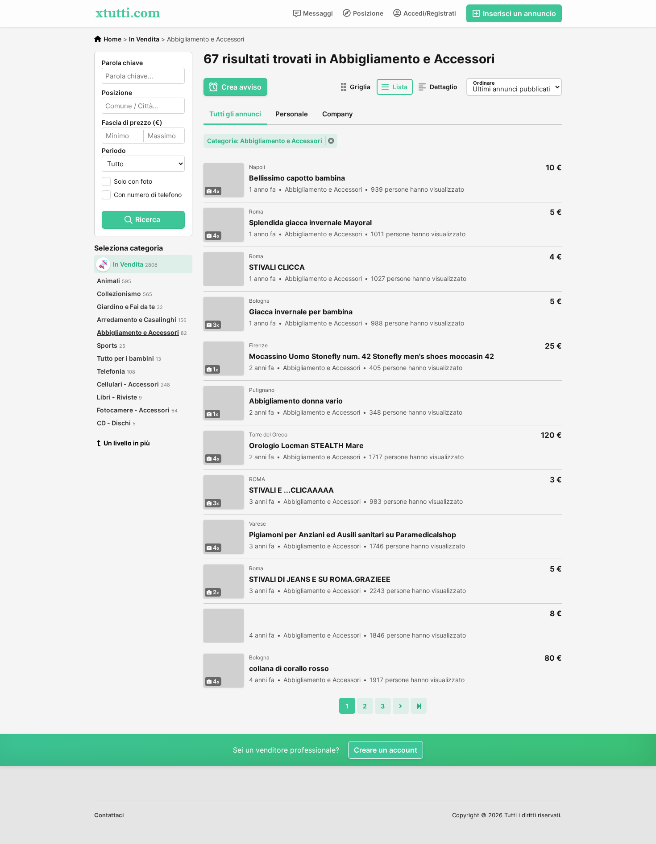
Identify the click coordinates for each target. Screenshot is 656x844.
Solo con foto (133, 181)
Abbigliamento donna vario (296, 401)
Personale (291, 114)
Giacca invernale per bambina (301, 312)
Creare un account (385, 749)
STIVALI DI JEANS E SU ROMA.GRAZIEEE (319, 579)
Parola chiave (122, 62)
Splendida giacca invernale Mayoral (310, 222)
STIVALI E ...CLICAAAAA (291, 490)
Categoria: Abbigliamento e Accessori (264, 140)
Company (337, 114)
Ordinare (484, 83)
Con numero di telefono (148, 194)
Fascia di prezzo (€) (132, 122)
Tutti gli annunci (235, 114)
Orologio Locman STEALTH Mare (306, 445)
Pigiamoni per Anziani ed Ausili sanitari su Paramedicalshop (352, 535)
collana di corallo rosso (289, 668)
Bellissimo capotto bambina (297, 178)
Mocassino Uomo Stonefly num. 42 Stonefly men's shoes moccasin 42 (371, 356)
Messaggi (317, 13)
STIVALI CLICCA (277, 267)
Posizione (367, 13)
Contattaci (109, 815)
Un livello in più (127, 443)
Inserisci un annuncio (518, 13)
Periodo (114, 150)
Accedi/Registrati (429, 13)
